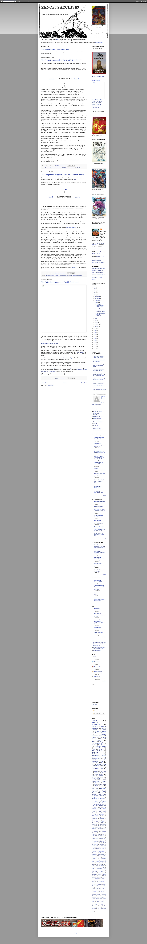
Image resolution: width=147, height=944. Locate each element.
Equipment (94, 791)
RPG (98, 901)
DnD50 (93, 882)
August (96, 302)
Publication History (101, 764)
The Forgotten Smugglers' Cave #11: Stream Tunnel (62, 175)
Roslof (102, 807)
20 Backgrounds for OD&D (99, 389)
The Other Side (97, 443)
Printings (97, 731)
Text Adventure (97, 847)
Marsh (103, 895)
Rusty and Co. (97, 666)
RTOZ (100, 749)
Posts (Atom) (51, 385)
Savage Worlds (95, 902)
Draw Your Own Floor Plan (98, 835)
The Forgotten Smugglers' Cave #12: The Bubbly (61, 60)
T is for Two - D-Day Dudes (99, 516)
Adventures (47, 167)
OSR (93, 749)
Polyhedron (102, 844)
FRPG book (97, 857)
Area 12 (77, 197)
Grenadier (104, 890)
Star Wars (99, 907)
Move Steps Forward (98, 492)
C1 (92, 878)
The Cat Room (97, 571)
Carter (104, 829)
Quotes (93, 820)
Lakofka (93, 817)
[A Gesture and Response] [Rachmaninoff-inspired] (99, 643)
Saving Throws (103, 902)
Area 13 (64, 190)
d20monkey (97, 676)
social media (101, 249)
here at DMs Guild (99, 75)
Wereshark (96, 829)
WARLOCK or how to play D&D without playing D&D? (99, 365)
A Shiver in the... (98, 557)
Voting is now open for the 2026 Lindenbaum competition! (99, 588)
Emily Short (97, 598)
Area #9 (65, 208)
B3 (97, 788)
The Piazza (96, 420)
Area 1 (79, 65)
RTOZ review (102, 784)
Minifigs (99, 817)
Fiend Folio (98, 888)
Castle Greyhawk (100, 809)
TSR (102, 785)
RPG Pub (95, 425)
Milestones (94, 897)
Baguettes (99, 877)
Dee (103, 834)
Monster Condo (97, 487)
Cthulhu (99, 757)
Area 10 (74, 267)
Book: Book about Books (99, 628)
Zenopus (103, 755)
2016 (95, 338)
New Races (99, 864)
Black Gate (96, 545)
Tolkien (93, 279)
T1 (98, 908)
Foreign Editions (99, 774)
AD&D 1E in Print (96, 104)
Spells (102, 870)
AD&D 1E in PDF (96, 103)
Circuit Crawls (96, 641)
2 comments (62, 273)
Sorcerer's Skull (98, 450)
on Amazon (52, 371)
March (96, 322)
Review (93, 845)
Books (101, 761)
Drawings (94, 854)
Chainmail (94, 754)
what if (104, 874)
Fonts (103, 888)
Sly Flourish (97, 491)
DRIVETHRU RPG (96, 80)
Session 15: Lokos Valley (99, 470)
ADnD (93, 788)
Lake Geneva (103, 824)
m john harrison (97, 563)
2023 (95, 293)
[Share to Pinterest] (74, 166)
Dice (102, 768)
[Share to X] (71, 166)
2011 (95, 348)
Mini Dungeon (101, 897)
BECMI (93, 877)
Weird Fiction (103, 908)
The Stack (96, 593)
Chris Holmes (95, 768)
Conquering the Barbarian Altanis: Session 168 (99, 648)
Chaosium (94, 851)
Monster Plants (99, 898)
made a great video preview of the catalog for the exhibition (64, 368)
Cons (101, 738)
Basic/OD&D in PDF (97, 99)
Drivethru (94, 777)
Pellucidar (102, 865)
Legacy (95, 726)
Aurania (102, 795)
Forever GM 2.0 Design (99, 678)
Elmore (102, 854)
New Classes (95, 827)
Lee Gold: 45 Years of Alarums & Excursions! (98, 382)
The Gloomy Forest (98, 462)
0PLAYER (96, 594)
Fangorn (94, 814)
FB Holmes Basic (97, 418)
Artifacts (100, 875)
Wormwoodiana (97, 551)
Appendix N (98, 748)
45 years (95, 875)
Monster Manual (96, 842)
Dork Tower (96, 661)
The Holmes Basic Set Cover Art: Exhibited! (98, 370)
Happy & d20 (97, 608)
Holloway (102, 891)
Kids (103, 815)
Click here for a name (97, 48)
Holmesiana (101, 814)
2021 (95, 328)
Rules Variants (102, 794)
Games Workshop (96, 890)
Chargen (104, 772)
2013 (95, 344)
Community (94, 822)
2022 (95, 295)
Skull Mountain (95, 770)
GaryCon (103, 744)
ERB (99, 854)
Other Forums (96, 427)
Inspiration (94, 892)
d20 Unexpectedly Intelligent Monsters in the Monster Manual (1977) (99, 374)
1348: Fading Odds (98, 673)
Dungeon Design (100, 882)
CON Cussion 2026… (98, 663)
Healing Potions (97, 650)
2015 (95, 340)
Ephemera (94, 855)
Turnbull (99, 828)
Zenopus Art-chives (96, 808)
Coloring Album (101, 851)
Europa (102, 837)
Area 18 (76, 79)
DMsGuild (94, 767)
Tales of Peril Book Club (97, 270)
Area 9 (51, 197)
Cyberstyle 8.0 (96, 645)
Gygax (104, 731)
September (97, 300)
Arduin (101, 849)
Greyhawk (103, 742)
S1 (97, 845)
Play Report (103, 800)
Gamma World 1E (96, 106)
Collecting (96, 831)
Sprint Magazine (97, 633)
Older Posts (84, 382)
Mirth (93, 898)
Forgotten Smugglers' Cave (56, 167)
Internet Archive (99, 42)
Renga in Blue (97, 580)
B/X (103, 765)
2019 (95, 332)
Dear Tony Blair (97, 520)
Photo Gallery (101, 867)
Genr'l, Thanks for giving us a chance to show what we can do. (99, 510)
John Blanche (95, 815)
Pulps (93, 868)
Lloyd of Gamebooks (99, 585)
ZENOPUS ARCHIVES (60, 7)
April (96, 320)
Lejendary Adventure (96, 894)
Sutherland (100, 740)
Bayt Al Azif (103, 788)
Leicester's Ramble (98, 456)
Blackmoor (97, 782)
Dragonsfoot (96, 413)
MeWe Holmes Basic (98, 421)
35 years (96, 795)
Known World (101, 892)
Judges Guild (101, 859)
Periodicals (102, 818)
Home (64, 382)
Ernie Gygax (99, 885)
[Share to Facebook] (72, 166)
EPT (102, 822)
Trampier (104, 770)
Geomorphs (94, 824)
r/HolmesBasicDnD (97, 416)
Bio (103, 877)
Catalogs (97, 878)
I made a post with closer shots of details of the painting (58, 358)
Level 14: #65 (96, 668)
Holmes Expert (97, 839)
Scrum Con (96, 765)
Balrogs (104, 781)
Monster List (99, 743)
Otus (95, 784)
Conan (93, 811)
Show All (104, 495)
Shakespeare (94, 905)
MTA (93, 861)
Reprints (96, 785)
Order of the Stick (98, 671)
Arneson (101, 775)
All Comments (97, 713)
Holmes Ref (95, 737)
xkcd (95, 656)
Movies (102, 862)
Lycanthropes (95, 841)
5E (105, 758)
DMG (95, 790)
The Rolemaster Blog (99, 437)
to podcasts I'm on (100, 256)
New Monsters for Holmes (98, 276)
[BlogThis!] (69, 166)
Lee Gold (101, 780)
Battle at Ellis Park (97, 503)
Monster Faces (102, 805)
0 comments (62, 378)
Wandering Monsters (71, 227)
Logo (95, 825)
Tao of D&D (96, 468)
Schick (96, 904)
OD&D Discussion (97, 411)
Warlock (96, 771)
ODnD (63, 167)
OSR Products (95, 107)
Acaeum (95, 423)
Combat (102, 821)
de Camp (94, 874)
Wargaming (94, 872)
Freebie (101, 797)
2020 (95, 330)
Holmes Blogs (95, 762)
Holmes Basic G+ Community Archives (98, 429)
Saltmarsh (94, 828)
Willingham (94, 849)
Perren (93, 867)
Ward (102, 871)
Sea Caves (79, 167)
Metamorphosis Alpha (101, 861)
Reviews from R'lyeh (99, 480)
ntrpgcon (97, 772)
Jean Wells (95, 800)
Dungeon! (94, 797)
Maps (104, 782)
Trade (95, 658)
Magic (103, 825)
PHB (103, 827)
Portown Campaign (73, 167)
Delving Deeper (101, 812)
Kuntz (103, 839)
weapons (99, 874)
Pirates (66, 167)
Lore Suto (94, 805)
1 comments (62, 165)
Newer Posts (45, 382)
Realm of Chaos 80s (99, 526)
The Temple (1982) (98, 581)
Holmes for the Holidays (98, 798)
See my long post (80, 352)
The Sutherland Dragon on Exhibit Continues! (60, 282)
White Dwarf (101, 872)
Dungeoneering (95, 837)
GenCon (101, 777)
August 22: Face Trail (98, 610)
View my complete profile (98, 262)
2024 (95, 291)
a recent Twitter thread (58, 374)
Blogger (76, 933)
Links (99, 895)
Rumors (102, 901)
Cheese (102, 878)
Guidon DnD (103, 838)
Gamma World (95, 838)
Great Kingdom (96, 778)
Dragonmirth (94, 852)
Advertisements (96, 758)
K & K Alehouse (97, 414)
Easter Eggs (101, 790)
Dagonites (101, 792)
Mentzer (102, 841)
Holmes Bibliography (99, 804)
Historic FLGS (96, 891)
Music (93, 864)
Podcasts (97, 760)
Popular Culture (96, 781)
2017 (95, 336)
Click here (94, 704)
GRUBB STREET (98, 627)
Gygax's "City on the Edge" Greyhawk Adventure (99, 378)
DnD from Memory (100, 881)
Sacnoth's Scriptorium (99, 570)
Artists (104, 729)
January (97, 326)
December (97, 296)
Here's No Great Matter (99, 501)
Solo (101, 905)
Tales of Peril (97, 751)
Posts (95, 711)
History (93, 775)
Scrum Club (103, 845)
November (97, 298)
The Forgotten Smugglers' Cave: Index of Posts (55, 49)
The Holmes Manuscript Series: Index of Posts (98, 357)
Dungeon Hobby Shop (96, 884)
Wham (104, 820)
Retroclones (99, 868)
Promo (95, 807)
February (97, 324)
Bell (100, 829)
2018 (95, 334)
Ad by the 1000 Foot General (98, 76)
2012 (95, 346)
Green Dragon (102, 802)
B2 (93, 740)
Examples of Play (102, 855)
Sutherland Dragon (100, 746)
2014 (95, 342)
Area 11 (52, 79)
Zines (102, 762)
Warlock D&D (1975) (97, 277)
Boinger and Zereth (100, 732)
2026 (95, 287)
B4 (103, 875)
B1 (92, 764)
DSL (99, 834)
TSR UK (94, 871)
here (58, 40)
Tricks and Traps (100, 848)
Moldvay (96, 862)
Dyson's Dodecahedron (99, 473)
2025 (95, 289)
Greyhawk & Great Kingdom (98, 274)
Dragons (102, 852)
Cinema (96, 801)
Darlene (94, 794)
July (96, 318)
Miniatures (95, 755)
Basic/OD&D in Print (97, 101)
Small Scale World (98, 515)
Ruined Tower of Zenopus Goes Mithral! (99, 361)
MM (98, 825)
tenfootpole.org (97, 486)
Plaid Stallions (97, 613)
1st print (96, 821)
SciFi (102, 904)
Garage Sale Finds (98, 632)
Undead (99, 820)
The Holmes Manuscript (97, 272)
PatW (101, 767)
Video (104, 828)
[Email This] (67, 166)
